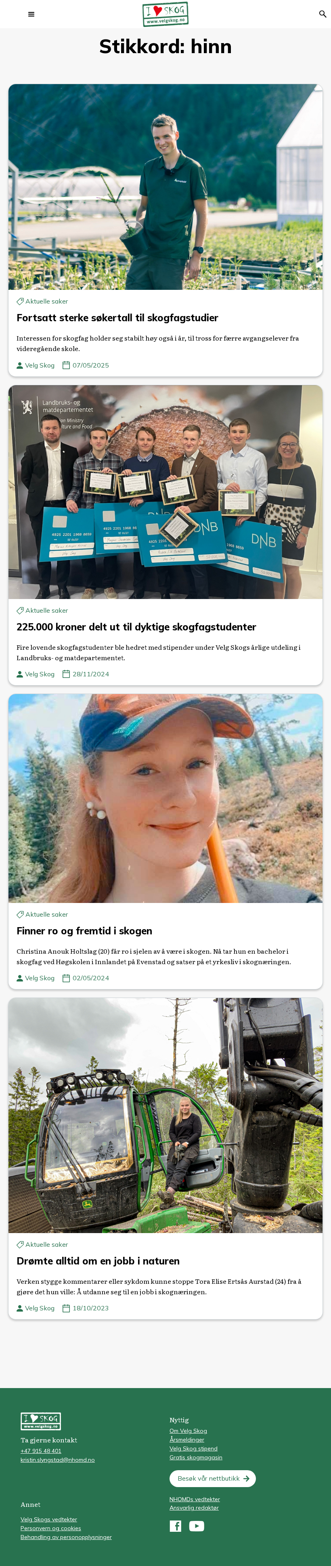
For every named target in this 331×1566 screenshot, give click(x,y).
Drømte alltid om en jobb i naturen (98, 1261)
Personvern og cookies (51, 1528)
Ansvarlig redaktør (194, 1507)
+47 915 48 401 (41, 1451)
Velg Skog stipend (194, 1448)
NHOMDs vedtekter (195, 1499)
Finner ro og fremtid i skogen (84, 931)
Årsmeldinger (187, 1439)
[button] (31, 14)
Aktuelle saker (46, 301)
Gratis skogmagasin (196, 1457)
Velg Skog (39, 365)
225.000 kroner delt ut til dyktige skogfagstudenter (136, 627)
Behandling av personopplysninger (66, 1537)
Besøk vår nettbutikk (209, 1478)
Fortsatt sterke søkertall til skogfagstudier (117, 318)
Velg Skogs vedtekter (49, 1519)
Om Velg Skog (188, 1431)
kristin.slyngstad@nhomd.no (58, 1460)
